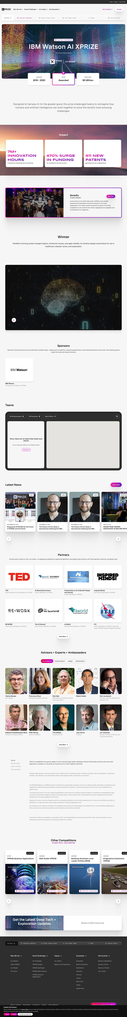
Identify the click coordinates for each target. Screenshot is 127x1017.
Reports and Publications (62, 964)
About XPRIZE (15, 964)
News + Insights (114, 2)
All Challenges (37, 961)
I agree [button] (7, 1014)
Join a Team (102, 971)
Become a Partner (103, 968)
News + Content (16, 1005)
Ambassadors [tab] (80, 661)
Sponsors (79, 971)
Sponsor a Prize (103, 964)
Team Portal (122, 2)
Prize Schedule (16, 769)
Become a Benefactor (105, 961)
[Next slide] (118, 539)
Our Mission (14, 961)
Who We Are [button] (17, 9)
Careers (44, 1005)
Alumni (78, 978)
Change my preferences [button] (25, 1014)
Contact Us (36, 1005)
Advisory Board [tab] (60, 661)
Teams (78, 985)
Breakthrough (15, 763)
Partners (79, 974)
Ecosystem (79, 961)
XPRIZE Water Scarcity (39, 971)
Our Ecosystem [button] (54, 9)
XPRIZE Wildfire (37, 964)
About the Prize (16, 766)
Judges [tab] (70, 661)
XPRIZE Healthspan (38, 968)
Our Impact (58, 961)
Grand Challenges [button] (30, 9)
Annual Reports (53, 1005)
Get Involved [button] (107, 9)
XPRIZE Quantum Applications (38, 976)
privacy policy (25, 1009)
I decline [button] (14, 1014)
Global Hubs (80, 988)
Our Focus (6, 18)
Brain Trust (79, 981)
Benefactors (80, 968)
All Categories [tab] (47, 661)
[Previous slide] (8, 539)
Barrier (13, 760)
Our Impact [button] (42, 9)
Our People (14, 968)
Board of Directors (82, 964)
